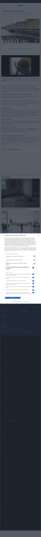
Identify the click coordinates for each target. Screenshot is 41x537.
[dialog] (20, 268)
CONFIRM (13, 297)
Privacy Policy (26, 301)
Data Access (20, 301)
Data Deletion (14, 301)
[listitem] (20, 253)
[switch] (33, 256)
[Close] (39, 235)
